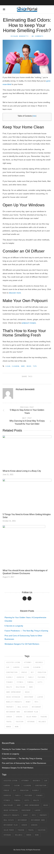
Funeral (30, 682)
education (42, 672)
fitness (20, 682)
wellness (42, 721)
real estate (23, 707)
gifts (40, 682)
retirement (36, 707)
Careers (16, 667)
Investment (28, 697)
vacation (19, 721)
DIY (32, 672)
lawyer (40, 697)
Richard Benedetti (20, 36)
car (7, 667)
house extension (13, 697)
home (23, 366)
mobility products (14, 702)
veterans (31, 721)
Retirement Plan (31, 712)
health (9, 687)
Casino (26, 667)
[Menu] (4, 9)
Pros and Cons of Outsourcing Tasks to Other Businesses (24, 763)
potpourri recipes (29, 323)
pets (36, 702)
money (28, 702)
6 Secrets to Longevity (14, 626)
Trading (43, 716)
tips (35, 366)
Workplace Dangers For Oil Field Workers (22, 644)
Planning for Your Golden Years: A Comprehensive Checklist (25, 749)
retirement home (13, 712)
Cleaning (15, 366)
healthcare (20, 687)
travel (9, 721)
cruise (24, 672)
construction (11, 672)
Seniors (19, 716)
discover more (15, 293)
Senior (9, 716)
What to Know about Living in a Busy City (22, 471)
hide (34, 116)
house (29, 366)
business (39, 662)
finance (9, 682)
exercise (20, 677)
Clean (8, 366)
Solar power (31, 716)
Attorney (27, 662)
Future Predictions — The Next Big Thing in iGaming (26, 631)
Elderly (9, 677)
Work (17, 726)
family (31, 677)
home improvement (13, 692)
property (10, 707)
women (8, 726)
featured (41, 677)
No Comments (37, 36)
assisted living (13, 662)
